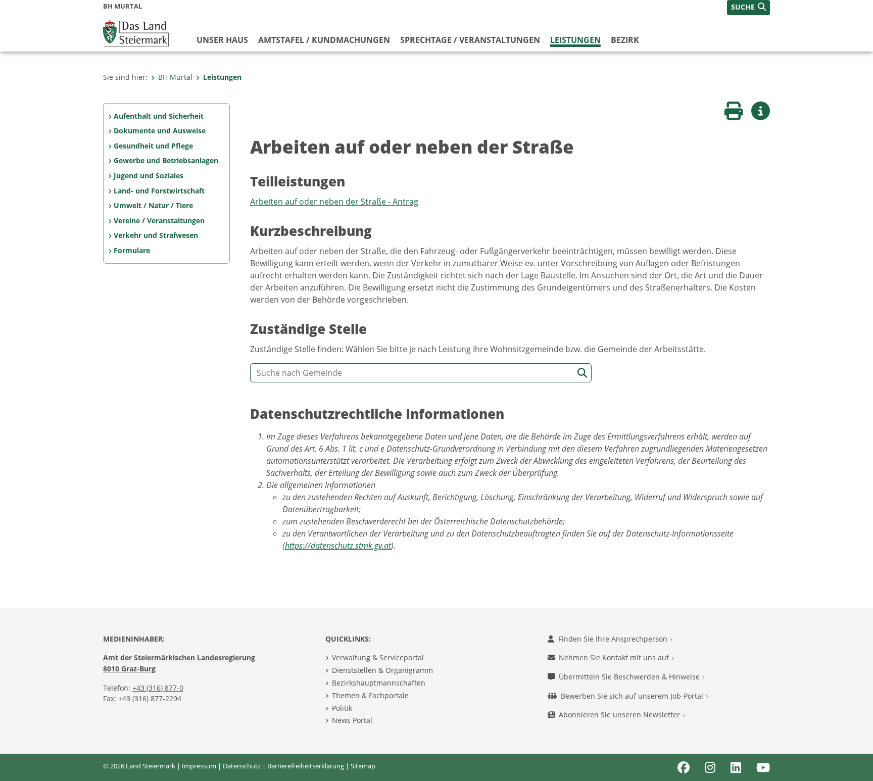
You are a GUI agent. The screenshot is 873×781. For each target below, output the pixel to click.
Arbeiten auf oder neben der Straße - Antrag (334, 201)
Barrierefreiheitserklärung (305, 765)
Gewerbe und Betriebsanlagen (166, 160)
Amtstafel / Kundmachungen (324, 39)
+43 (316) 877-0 (157, 688)
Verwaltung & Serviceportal (378, 657)
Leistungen (575, 39)
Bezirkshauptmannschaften (378, 683)
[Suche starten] (582, 373)
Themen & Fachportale (370, 695)
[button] (748, 8)
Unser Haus (222, 39)
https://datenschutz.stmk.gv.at (338, 545)
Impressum (199, 765)
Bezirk (625, 39)
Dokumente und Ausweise (160, 130)
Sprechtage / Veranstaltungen (470, 39)
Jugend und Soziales (148, 175)
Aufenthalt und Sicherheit (159, 116)
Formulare (132, 250)
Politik (342, 708)
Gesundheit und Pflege (153, 146)
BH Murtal (175, 77)
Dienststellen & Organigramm (382, 670)
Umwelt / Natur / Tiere (153, 205)
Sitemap (363, 765)
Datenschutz (242, 765)
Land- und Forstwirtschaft (159, 191)
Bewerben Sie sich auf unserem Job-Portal (633, 696)
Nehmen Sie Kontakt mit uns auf (615, 657)
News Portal (352, 720)
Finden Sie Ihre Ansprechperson (613, 639)
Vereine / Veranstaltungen (159, 220)
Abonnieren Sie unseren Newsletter (620, 714)
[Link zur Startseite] (136, 32)
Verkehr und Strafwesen (156, 235)
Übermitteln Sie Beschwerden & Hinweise (630, 676)
